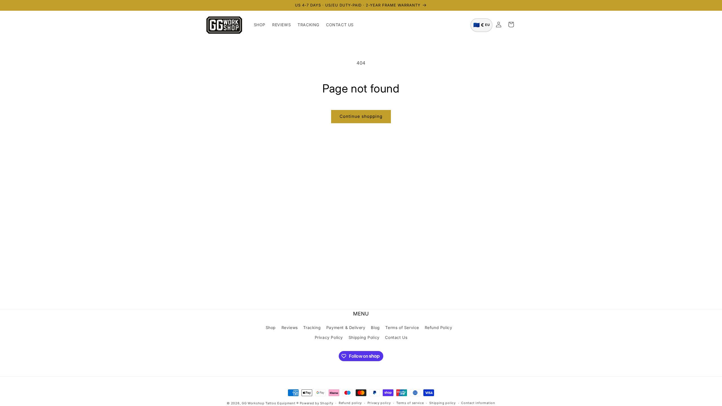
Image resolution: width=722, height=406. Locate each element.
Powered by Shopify (316, 403)
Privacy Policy (329, 337)
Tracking (312, 327)
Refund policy (350, 403)
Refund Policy (438, 327)
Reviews (289, 327)
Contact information (478, 403)
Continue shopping (361, 116)
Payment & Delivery (346, 327)
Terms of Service (402, 327)
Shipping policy (442, 403)
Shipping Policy (364, 337)
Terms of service (410, 403)
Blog (375, 327)
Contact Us (396, 337)
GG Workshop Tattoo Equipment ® (270, 403)
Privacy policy (379, 403)
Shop (271, 327)
